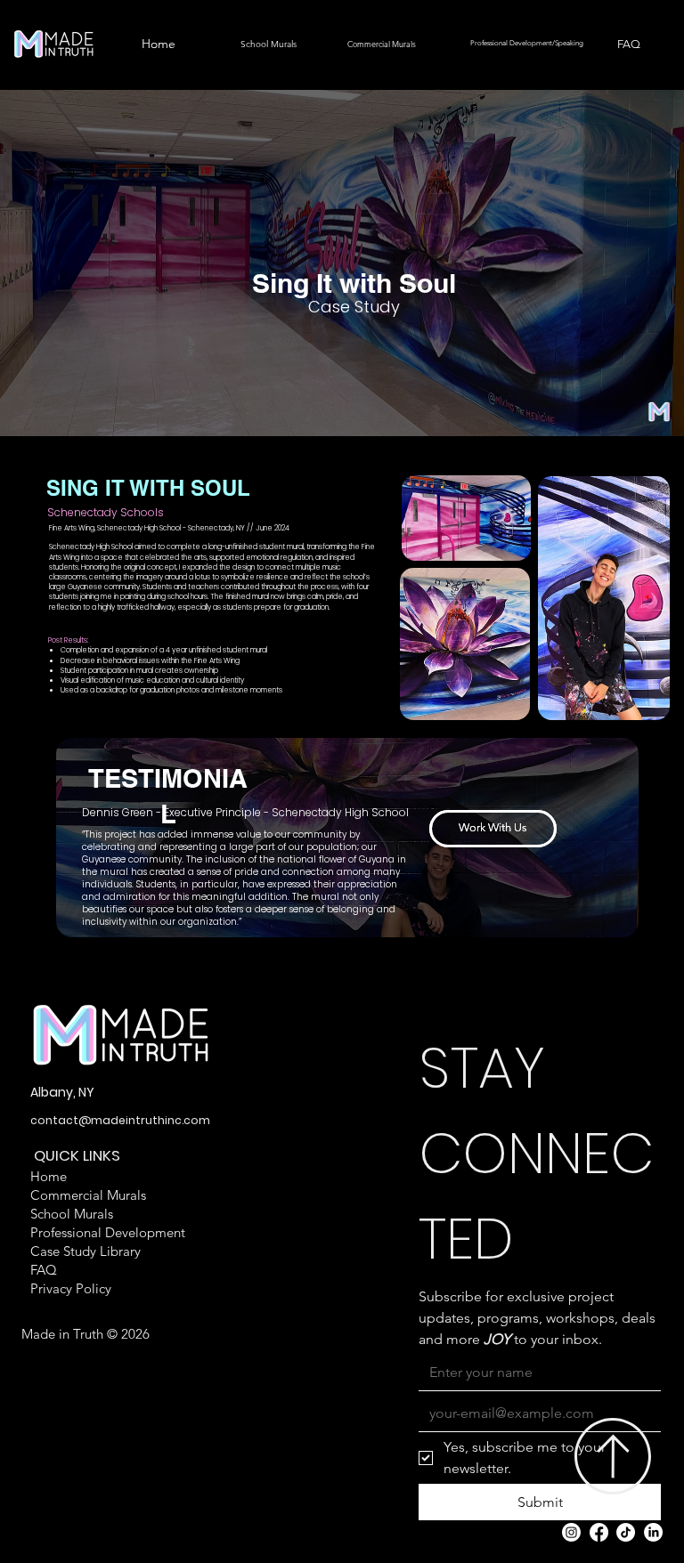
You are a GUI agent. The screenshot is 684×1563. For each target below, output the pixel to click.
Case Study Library (85, 1251)
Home (48, 1176)
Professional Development (107, 1232)
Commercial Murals (88, 1194)
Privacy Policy (70, 1288)
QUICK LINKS (77, 1156)
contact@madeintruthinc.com (120, 1120)
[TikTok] (625, 1532)
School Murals (71, 1213)
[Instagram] (571, 1532)
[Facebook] (599, 1532)
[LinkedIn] (653, 1532)
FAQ (43, 1269)
